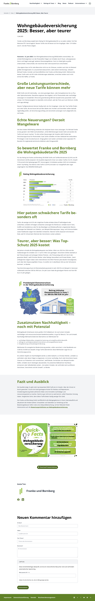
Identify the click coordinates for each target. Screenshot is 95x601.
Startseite (6, 13)
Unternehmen (80, 3)
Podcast (70, 3)
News (64, 3)
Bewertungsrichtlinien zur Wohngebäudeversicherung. (49, 407)
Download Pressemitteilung (48, 467)
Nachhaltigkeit (35, 3)
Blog (59, 3)
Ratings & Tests (49, 3)
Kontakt (33, 597)
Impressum (7, 597)
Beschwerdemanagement (46, 597)
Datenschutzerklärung (21, 597)
